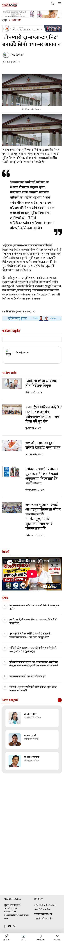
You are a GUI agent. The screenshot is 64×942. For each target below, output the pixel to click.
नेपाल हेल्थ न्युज (17, 55)
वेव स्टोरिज (46, 909)
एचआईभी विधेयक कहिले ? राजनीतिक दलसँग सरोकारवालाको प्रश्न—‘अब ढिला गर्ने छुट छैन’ (43, 415)
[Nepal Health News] (10, 4)
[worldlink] (32, 318)
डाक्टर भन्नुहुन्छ (39, 904)
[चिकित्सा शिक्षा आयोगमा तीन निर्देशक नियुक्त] (12, 383)
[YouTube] (9, 926)
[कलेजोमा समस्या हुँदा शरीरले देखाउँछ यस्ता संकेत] (12, 445)
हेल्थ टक (49, 914)
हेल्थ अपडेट (47, 918)
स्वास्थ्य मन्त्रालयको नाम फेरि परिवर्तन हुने (27, 677)
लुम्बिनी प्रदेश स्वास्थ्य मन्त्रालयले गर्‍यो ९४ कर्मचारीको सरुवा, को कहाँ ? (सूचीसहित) (32, 650)
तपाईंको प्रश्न (38, 918)
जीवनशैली (38, 909)
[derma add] (32, 14)
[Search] (52, 4)
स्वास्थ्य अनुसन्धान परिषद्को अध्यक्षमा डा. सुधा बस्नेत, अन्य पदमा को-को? (33, 689)
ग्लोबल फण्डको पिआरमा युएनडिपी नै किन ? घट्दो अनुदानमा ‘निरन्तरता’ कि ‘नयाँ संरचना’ (41, 476)
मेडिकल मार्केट (40, 914)
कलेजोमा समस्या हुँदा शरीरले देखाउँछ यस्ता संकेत (42, 445)
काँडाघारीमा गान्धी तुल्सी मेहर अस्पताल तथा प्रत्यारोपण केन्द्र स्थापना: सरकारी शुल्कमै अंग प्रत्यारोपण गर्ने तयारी (34, 664)
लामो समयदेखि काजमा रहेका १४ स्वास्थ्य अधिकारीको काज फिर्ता (33, 621)
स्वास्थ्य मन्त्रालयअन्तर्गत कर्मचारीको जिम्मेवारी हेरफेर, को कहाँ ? (34, 607)
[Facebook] (5, 926)
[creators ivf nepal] (32, 28)
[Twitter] (14, 926)
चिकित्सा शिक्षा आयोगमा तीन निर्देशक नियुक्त (41, 384)
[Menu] (59, 4)
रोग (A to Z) (50, 904)
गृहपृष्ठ (4, 20)
